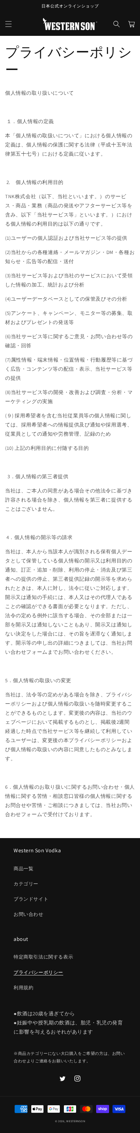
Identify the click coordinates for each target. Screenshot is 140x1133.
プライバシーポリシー (38, 972)
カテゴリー (26, 884)
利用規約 (23, 988)
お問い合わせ (28, 914)
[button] (8, 24)
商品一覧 (23, 868)
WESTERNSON (75, 1121)
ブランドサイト (31, 899)
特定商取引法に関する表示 (43, 957)
